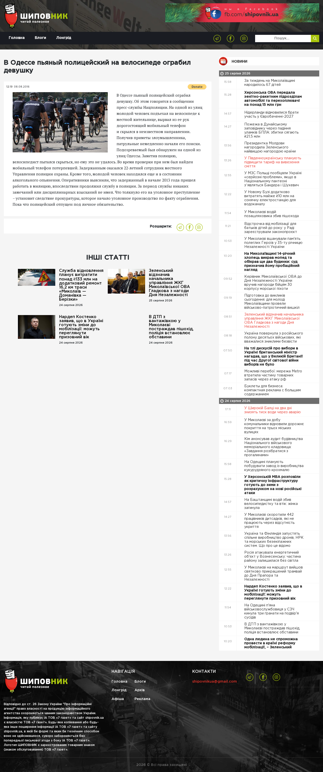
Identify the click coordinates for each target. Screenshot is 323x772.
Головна (17, 37)
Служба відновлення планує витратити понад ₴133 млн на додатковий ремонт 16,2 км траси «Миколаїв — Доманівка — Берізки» (81, 285)
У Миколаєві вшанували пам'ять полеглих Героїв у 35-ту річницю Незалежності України (273, 242)
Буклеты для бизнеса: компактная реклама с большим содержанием (272, 390)
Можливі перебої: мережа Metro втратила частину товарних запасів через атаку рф (273, 375)
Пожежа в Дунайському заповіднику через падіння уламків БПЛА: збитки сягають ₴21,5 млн (271, 130)
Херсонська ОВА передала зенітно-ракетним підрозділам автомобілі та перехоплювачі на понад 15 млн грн (273, 98)
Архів (139, 690)
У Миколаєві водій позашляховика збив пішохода (272, 214)
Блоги (40, 37)
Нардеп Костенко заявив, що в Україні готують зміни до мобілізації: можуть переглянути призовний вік (81, 327)
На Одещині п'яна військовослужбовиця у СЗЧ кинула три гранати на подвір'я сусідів (271, 611)
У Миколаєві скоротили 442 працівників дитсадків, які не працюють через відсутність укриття (269, 520)
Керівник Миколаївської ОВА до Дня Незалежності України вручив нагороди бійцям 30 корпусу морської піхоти (273, 282)
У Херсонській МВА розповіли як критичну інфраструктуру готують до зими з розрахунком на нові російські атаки (273, 485)
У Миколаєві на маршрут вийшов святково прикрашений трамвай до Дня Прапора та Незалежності (273, 573)
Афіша (118, 699)
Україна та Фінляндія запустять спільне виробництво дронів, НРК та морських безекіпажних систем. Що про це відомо (274, 539)
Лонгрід (63, 37)
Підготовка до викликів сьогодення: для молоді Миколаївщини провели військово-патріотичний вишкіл (272, 301)
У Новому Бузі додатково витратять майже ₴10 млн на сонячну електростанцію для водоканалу (270, 198)
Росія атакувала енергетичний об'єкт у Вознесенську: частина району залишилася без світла (272, 556)
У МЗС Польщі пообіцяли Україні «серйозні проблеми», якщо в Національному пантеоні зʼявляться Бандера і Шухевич (273, 179)
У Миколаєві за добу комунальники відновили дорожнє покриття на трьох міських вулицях (274, 426)
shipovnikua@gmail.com (214, 681)
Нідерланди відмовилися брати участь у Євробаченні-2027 (271, 114)
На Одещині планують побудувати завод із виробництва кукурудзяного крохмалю (274, 466)
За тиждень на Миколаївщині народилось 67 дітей (269, 82)
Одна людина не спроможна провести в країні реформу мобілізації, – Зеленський (271, 643)
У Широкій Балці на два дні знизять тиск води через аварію (273, 410)
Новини (239, 61)
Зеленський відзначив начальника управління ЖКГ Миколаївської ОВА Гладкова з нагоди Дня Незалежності (169, 283)
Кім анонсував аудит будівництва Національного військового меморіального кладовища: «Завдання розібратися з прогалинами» (273, 447)
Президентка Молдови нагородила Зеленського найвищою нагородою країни (270, 147)
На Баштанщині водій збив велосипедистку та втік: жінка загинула (271, 503)
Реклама (142, 699)
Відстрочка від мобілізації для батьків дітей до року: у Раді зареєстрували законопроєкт (271, 228)
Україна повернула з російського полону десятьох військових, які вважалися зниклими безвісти (273, 337)
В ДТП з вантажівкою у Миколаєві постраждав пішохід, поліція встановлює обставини (171, 327)
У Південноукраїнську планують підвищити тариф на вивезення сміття (272, 162)
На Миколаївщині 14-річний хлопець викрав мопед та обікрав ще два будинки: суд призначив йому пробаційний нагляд (272, 261)
